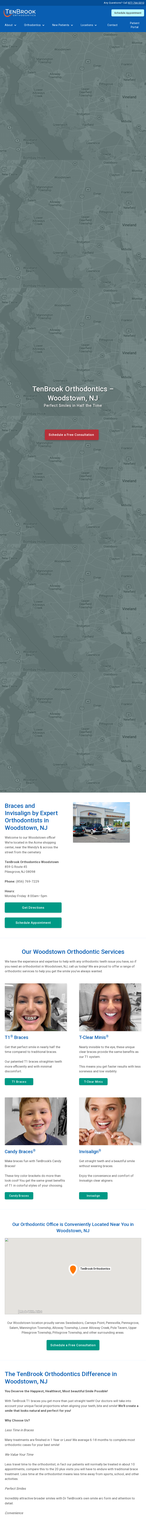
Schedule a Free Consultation (71, 435)
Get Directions (33, 907)
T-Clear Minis (93, 1081)
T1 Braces (19, 1081)
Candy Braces (19, 1195)
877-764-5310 (136, 2)
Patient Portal (135, 25)
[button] (10, 25)
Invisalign (93, 1195)
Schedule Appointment (127, 12)
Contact (112, 25)
